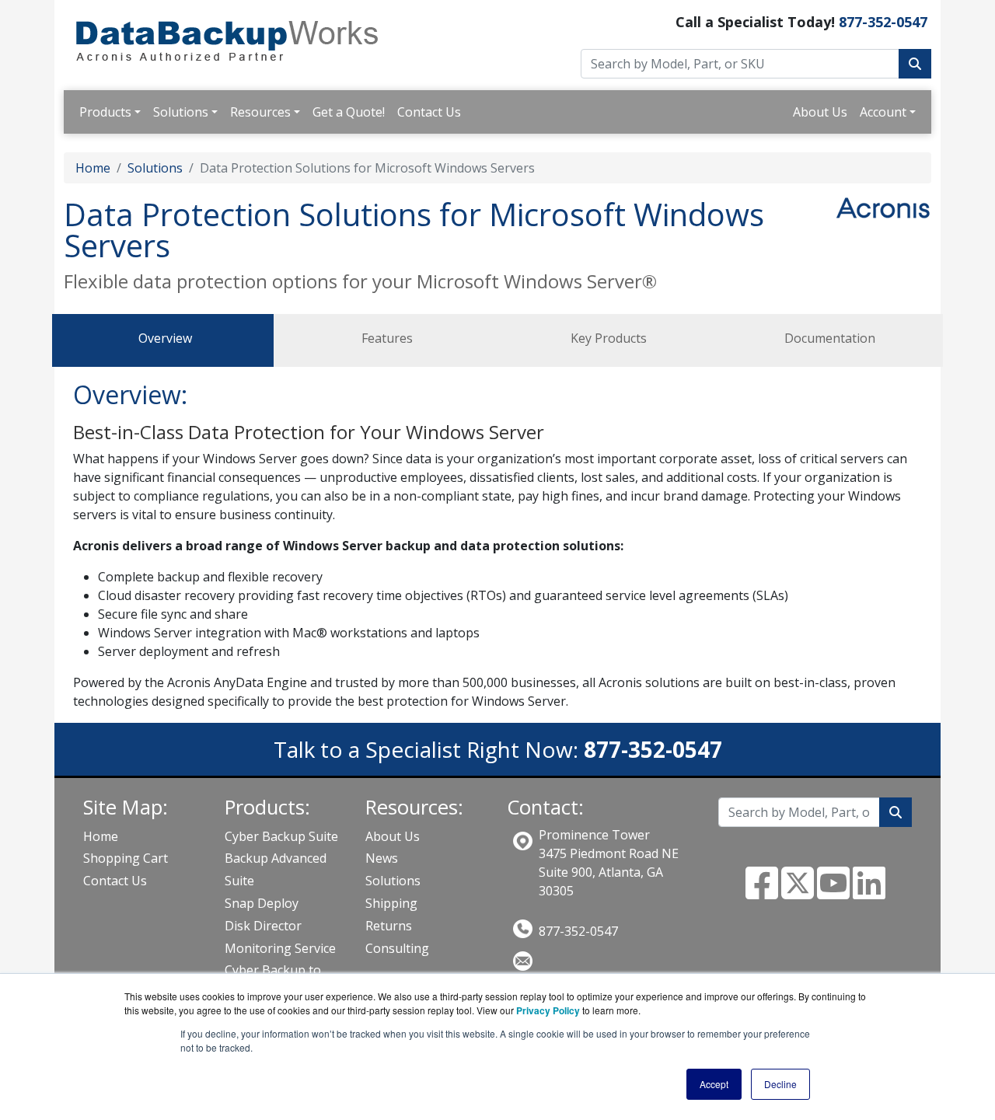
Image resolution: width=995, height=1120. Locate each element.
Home (92, 167)
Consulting (397, 948)
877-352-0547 (883, 21)
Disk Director (263, 925)
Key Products (609, 338)
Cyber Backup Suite (281, 836)
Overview (165, 338)
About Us (820, 111)
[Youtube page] (833, 892)
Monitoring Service (280, 948)
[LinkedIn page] (869, 892)
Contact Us (429, 111)
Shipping (391, 903)
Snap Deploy (261, 903)
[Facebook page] (761, 892)
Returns (388, 925)
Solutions (180, 111)
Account (883, 111)
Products (105, 111)
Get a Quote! (348, 111)
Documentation (829, 338)
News (381, 858)
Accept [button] (714, 1083)
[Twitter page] (797, 892)
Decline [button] (780, 1083)
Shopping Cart (125, 858)
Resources (260, 111)
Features (387, 338)
